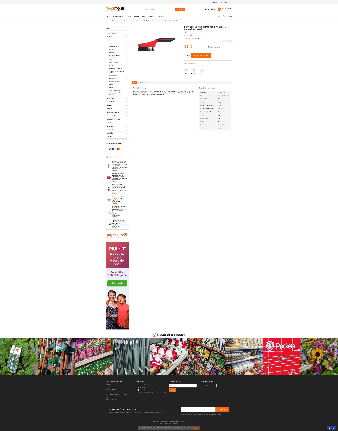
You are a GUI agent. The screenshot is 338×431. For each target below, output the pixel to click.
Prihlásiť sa (222, 409)
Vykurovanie (111, 101)
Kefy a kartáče (113, 75)
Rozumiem (195, 428)
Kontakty (215, 2)
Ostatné (111, 65)
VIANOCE (109, 136)
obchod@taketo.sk (145, 384)
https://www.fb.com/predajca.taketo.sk (152, 389)
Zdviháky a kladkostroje (115, 68)
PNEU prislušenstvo (114, 81)
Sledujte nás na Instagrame (171, 334)
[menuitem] (108, 16)
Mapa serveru (110, 397)
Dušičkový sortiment (114, 119)
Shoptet (166, 423)
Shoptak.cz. (175, 423)
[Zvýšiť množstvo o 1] (189, 56)
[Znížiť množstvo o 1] (185, 56)
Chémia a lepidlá (113, 78)
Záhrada (110, 36)
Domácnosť (110, 98)
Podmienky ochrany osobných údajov (116, 394)
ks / (208, 385)
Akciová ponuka (112, 33)
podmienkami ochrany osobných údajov (209, 414)
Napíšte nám (225, 2)
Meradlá (111, 84)
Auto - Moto (112, 49)
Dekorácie (110, 126)
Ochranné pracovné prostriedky (114, 55)
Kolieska (111, 87)
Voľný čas (110, 133)
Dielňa (109, 40)
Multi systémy (111, 115)
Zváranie (111, 52)
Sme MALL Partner (111, 399)
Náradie (111, 43)
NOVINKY (109, 122)
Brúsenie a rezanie (114, 46)
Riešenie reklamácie (111, 392)
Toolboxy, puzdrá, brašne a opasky (116, 71)
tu (148, 428)
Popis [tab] (134, 82)
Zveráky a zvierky (113, 62)
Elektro (109, 108)
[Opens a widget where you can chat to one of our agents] (331, 428)
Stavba (109, 105)
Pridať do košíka (201, 55)
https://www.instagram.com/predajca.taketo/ (153, 392)
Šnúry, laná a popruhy (115, 90)
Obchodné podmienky (112, 389)
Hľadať (180, 9)
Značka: (227, 41)
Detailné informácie (189, 63)
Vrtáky (110, 59)
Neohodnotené (196, 38)
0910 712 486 (144, 387)
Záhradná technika (113, 112)
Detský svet (111, 129)
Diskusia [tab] (141, 82)
